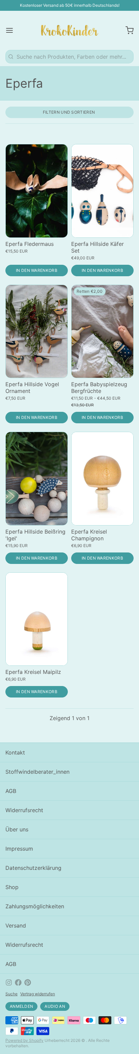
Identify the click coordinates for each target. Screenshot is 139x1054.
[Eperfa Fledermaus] (36, 191)
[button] (36, 270)
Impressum (19, 848)
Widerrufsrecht (24, 810)
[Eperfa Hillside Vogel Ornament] (36, 331)
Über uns (16, 829)
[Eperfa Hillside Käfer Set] (102, 191)
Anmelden (21, 1006)
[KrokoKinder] (70, 30)
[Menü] (12, 30)
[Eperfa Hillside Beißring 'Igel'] (36, 478)
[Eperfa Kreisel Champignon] (102, 478)
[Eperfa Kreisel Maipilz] (36, 619)
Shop (12, 887)
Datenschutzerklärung (33, 867)
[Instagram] (8, 982)
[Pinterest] (27, 982)
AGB (10, 791)
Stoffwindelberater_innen (37, 771)
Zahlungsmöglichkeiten (34, 906)
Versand (15, 925)
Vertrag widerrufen (37, 993)
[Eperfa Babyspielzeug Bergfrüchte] (102, 331)
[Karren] (127, 30)
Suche (11, 993)
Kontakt (15, 752)
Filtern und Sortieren (69, 112)
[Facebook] (18, 982)
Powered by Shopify (24, 1040)
